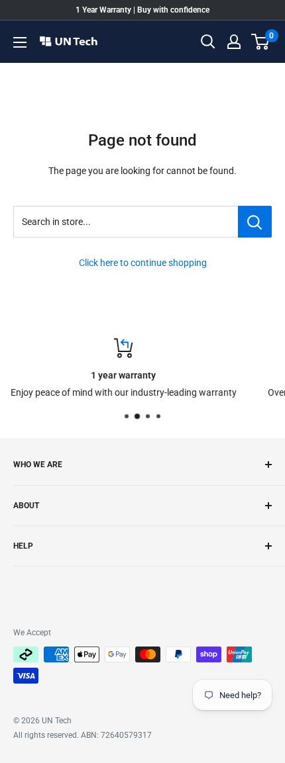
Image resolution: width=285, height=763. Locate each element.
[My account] (234, 41)
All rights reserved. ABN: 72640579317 (82, 735)
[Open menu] (20, 42)
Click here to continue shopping (143, 262)
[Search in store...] (255, 222)
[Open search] (208, 41)
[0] (261, 42)
